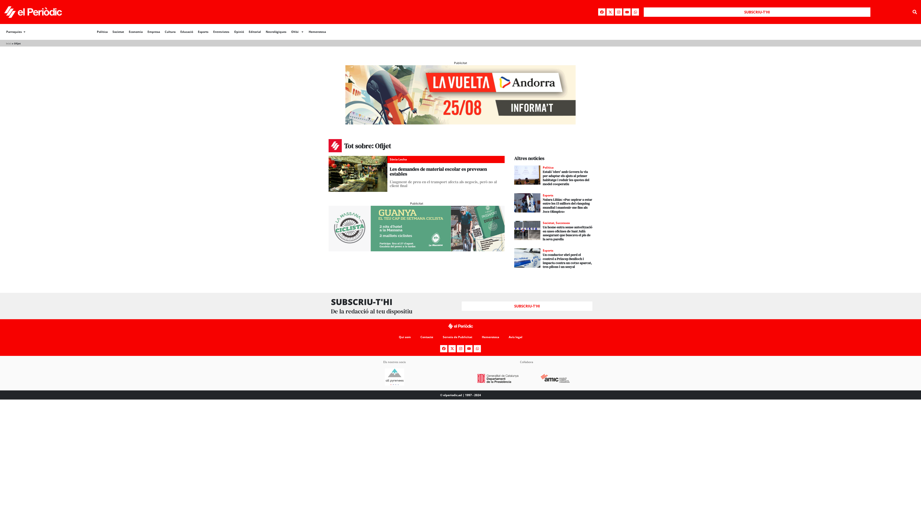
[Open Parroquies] (24, 32)
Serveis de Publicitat (457, 337)
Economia (136, 32)
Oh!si (295, 32)
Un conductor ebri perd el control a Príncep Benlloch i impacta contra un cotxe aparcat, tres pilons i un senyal (567, 260)
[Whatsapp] (635, 12)
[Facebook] (601, 12)
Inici (8, 43)
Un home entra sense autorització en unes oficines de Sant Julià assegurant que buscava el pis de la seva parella (567, 233)
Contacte (426, 337)
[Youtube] (627, 12)
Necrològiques (276, 32)
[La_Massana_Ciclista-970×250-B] (417, 249)
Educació (186, 32)
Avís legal (515, 337)
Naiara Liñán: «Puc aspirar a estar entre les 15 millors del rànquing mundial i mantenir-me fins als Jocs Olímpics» (567, 205)
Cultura (170, 32)
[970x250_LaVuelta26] (460, 123)
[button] (915, 12)
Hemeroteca (317, 32)
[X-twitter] (610, 12)
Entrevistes (221, 32)
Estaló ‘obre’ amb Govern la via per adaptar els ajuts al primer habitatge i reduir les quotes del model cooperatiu (566, 177)
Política (102, 32)
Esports (203, 32)
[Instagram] (618, 12)
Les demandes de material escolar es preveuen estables (438, 171)
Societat (118, 32)
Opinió (239, 32)
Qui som (405, 337)
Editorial (255, 32)
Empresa (154, 32)
